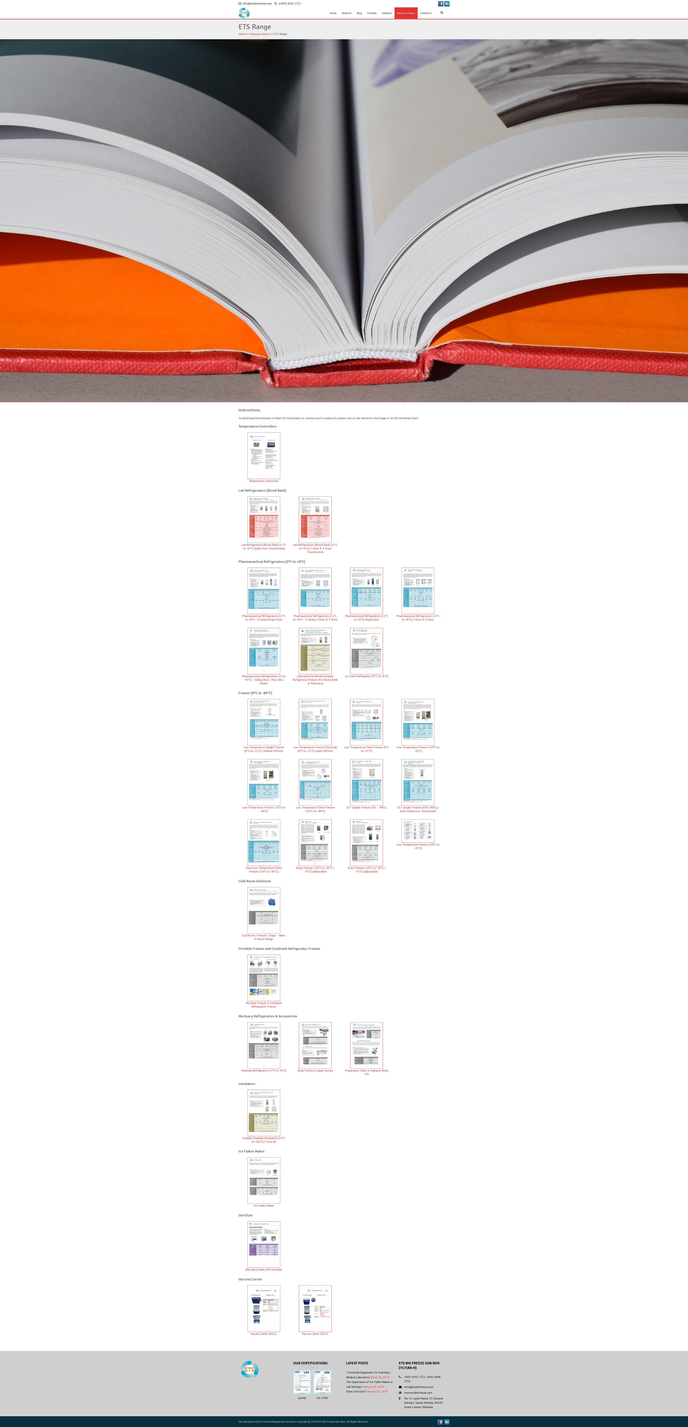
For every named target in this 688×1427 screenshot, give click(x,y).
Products (372, 13)
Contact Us (426, 13)
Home (333, 13)
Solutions (387, 13)
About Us (347, 13)
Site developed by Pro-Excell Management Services (266, 1421)
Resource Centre (406, 13)
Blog (359, 13)
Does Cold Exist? (356, 1391)
